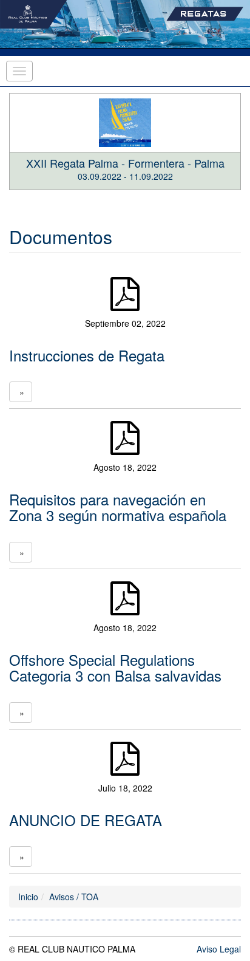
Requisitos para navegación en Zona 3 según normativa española (117, 506)
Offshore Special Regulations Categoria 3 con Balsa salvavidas (115, 667)
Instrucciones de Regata (86, 355)
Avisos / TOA (73, 897)
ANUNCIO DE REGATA (85, 819)
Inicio (28, 897)
